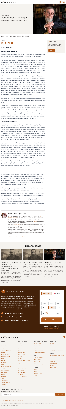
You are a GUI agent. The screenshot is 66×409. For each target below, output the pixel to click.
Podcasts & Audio (38, 373)
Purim (19, 350)
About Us (52, 361)
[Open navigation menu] (63, 2)
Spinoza (3, 378)
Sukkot (19, 364)
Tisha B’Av (20, 366)
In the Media (53, 348)
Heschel (3, 360)
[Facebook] (63, 337)
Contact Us (53, 367)
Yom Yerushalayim (22, 376)
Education (3, 352)
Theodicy (3, 384)
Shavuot (20, 358)
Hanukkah (20, 344)
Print (51, 50)
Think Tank (17, 224)
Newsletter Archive (54, 346)
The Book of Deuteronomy (40, 352)
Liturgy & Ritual (5, 370)
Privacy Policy (12, 400)
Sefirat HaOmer (21, 354)
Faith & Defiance (38, 362)
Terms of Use (4, 400)
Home (2, 36)
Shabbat (20, 356)
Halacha (5, 20)
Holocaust (3, 362)
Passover (20, 348)
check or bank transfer (51, 329)
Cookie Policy (20, 400)
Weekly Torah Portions (40, 342)
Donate (52, 365)
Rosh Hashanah (21, 352)
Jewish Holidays (22, 342)
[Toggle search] (60, 2)
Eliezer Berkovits (5, 354)
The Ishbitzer (4, 380)
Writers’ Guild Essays (11, 36)
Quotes (35, 375)
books (35, 221)
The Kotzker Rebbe (5, 382)
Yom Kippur (20, 374)
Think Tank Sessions (55, 344)
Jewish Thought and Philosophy (6, 367)
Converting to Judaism (6, 350)
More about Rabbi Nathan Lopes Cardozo (19, 236)
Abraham (3, 344)
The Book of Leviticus (39, 348)
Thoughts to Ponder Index (56, 350)
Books (35, 369)
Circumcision (4, 348)
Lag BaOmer (21, 346)
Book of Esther (4, 346)
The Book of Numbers (39, 350)
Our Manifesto (53, 363)
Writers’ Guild (37, 359)
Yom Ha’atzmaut (22, 368)
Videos (35, 371)
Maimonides (4, 372)
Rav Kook (3, 376)
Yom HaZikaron (21, 372)
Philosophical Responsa (39, 364)
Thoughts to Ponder (38, 357)
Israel (2, 364)
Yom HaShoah (21, 370)
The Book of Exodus (38, 346)
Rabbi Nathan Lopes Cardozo (18, 20)
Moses (3, 374)
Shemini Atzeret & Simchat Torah (24, 361)
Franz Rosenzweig (5, 356)
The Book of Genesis (39, 344)
